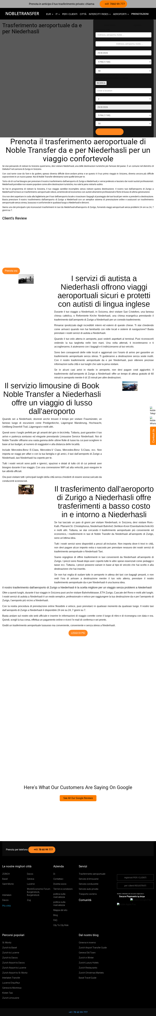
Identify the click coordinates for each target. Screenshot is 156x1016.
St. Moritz (6, 942)
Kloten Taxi (7, 993)
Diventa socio (59, 884)
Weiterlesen (9, 651)
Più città (6, 905)
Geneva (30, 879)
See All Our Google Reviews (78, 798)
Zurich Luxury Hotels (89, 962)
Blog (55, 915)
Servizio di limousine (88, 879)
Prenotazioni (140, 14)
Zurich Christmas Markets (91, 973)
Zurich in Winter (86, 957)
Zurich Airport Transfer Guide (93, 947)
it (57, 14)
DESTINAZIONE (103, 39)
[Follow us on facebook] (85, 907)
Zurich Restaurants (88, 967)
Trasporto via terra (88, 894)
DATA (98, 48)
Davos (30, 874)
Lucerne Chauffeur (11, 983)
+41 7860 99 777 (114, 3)
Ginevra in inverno (87, 942)
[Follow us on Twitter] (81, 907)
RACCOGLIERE (103, 30)
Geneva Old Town (87, 952)
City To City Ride (60, 925)
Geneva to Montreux (11, 988)
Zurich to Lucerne (10, 952)
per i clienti (69, 14)
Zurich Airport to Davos (13, 962)
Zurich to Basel (9, 947)
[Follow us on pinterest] (94, 907)
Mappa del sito (60, 910)
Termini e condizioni (63, 889)
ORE (98, 57)
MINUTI (99, 66)
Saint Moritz (8, 884)
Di (54, 874)
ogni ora (137, 25)
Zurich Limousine (10, 998)
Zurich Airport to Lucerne (14, 967)
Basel (5, 879)
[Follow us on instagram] (90, 907)
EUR (49, 14)
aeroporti (120, 14)
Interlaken (6, 895)
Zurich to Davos (10, 957)
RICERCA (101, 83)
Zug (29, 900)
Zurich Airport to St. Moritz (14, 973)
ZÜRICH (6, 874)
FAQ (55, 920)
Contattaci (58, 879)
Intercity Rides (99, 14)
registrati (135, 877)
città (83, 14)
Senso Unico (109, 25)
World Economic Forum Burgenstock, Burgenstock (38, 892)
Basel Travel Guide (87, 978)
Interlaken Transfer (11, 978)
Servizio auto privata (88, 889)
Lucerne (31, 884)
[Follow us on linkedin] (98, 907)
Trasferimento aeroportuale (92, 874)
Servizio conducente (88, 884)
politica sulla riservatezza (59, 895)
